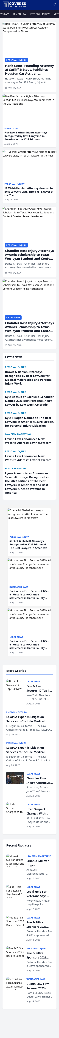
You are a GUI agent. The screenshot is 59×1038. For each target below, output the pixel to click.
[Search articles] (54, 4)
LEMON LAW (19, 14)
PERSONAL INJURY (40, 14)
